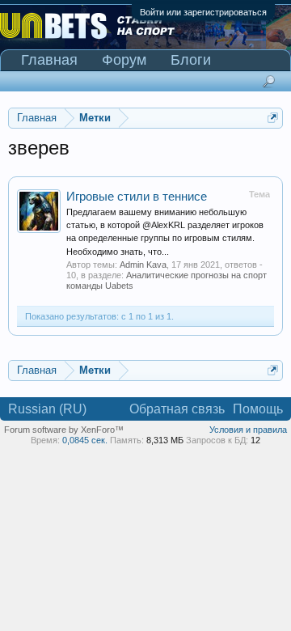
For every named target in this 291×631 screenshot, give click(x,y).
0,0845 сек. (85, 440)
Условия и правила (248, 429)
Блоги (191, 60)
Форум (124, 60)
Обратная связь (177, 409)
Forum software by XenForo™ (64, 429)
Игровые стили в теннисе (136, 196)
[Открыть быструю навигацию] (273, 117)
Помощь (258, 409)
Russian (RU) (47, 409)
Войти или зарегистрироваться (203, 12)
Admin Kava (143, 264)
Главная (49, 60)
